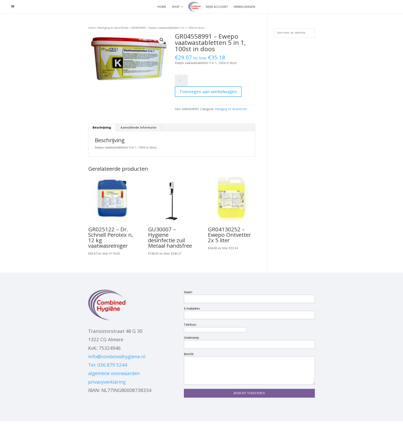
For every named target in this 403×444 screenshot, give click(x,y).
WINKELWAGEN (244, 7)
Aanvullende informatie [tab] (138, 127)
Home (92, 28)
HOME (161, 7)
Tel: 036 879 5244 (107, 365)
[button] (161, 40)
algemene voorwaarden (114, 373)
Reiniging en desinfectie (113, 28)
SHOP (175, 7)
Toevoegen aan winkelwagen (208, 91)
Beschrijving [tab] (102, 127)
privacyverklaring (107, 382)
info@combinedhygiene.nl (116, 356)
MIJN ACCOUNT (217, 7)
